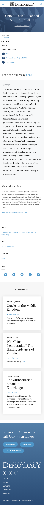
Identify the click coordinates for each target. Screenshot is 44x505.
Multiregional (10, 246)
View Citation (10, 62)
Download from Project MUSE (16, 58)
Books (5, 482)
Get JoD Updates (13, 451)
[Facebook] (4, 473)
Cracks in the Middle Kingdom (22, 307)
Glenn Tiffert (12, 392)
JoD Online (7, 490)
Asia (2, 246)
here (29, 75)
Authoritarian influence (9, 232)
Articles (6, 486)
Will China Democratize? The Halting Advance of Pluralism (20, 347)
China (3, 258)
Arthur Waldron (13, 314)
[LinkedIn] (16, 473)
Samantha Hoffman (22, 26)
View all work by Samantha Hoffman (14, 212)
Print (7, 54)
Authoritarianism (24, 232)
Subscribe (10, 444)
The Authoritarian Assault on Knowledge (19, 384)
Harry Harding (12, 358)
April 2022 (5, 38)
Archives (27, 444)
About (5, 479)
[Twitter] (10, 473)
